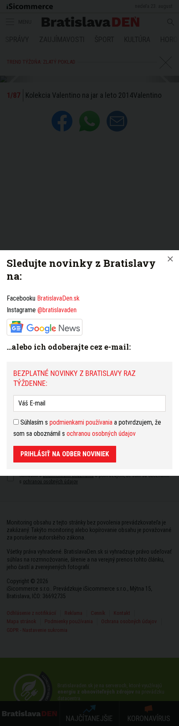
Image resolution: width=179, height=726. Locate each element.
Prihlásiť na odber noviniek (64, 454)
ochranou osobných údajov (101, 434)
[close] (170, 259)
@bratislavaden (57, 310)
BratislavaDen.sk (58, 298)
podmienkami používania (81, 422)
